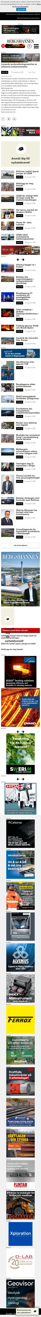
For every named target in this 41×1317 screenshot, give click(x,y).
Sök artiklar (12, 14)
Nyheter (4, 72)
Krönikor (37, 14)
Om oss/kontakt (30, 14)
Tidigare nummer (20, 14)
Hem (7, 14)
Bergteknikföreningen (23, 18)
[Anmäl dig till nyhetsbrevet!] (7, 616)
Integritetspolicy (35, 18)
